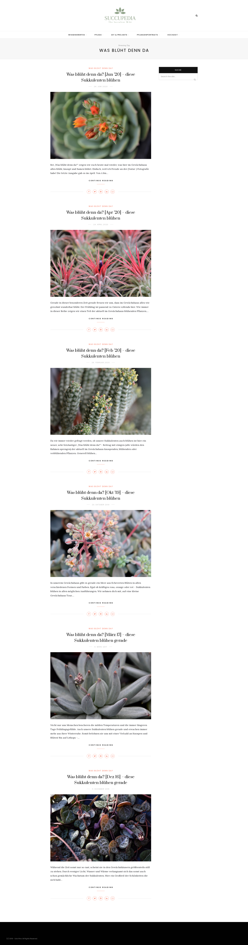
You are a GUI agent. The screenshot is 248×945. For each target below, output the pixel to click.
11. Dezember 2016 (101, 789)
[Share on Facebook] (89, 192)
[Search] (197, 15)
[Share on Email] (113, 192)
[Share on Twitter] (95, 192)
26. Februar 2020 (101, 362)
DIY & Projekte (119, 35)
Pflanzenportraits (147, 35)
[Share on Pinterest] (101, 192)
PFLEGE (98, 35)
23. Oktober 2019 (101, 505)
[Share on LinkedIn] (107, 192)
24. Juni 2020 (101, 86)
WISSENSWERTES (76, 35)
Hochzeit (173, 35)
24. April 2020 (100, 224)
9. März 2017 (100, 647)
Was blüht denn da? (101, 68)
